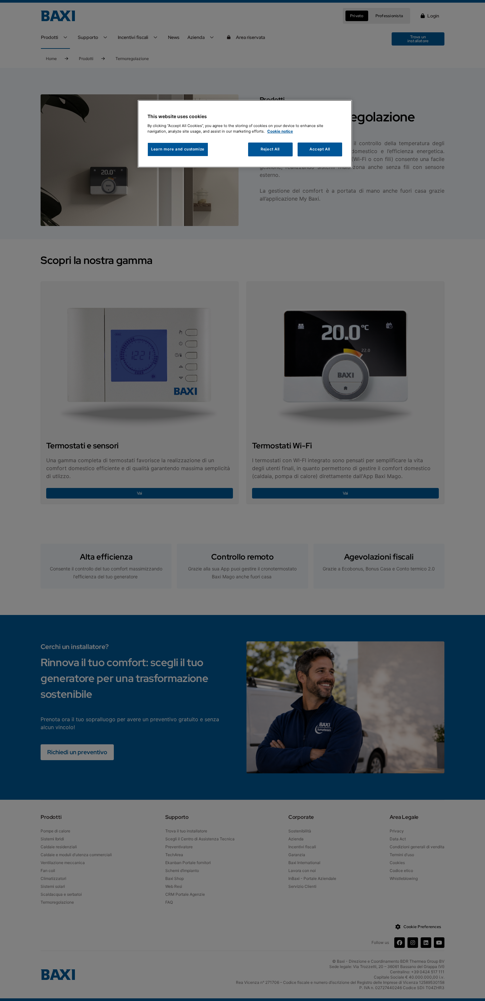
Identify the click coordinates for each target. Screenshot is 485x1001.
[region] (245, 134)
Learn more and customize (178, 149)
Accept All (319, 149)
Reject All (270, 149)
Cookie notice (280, 131)
